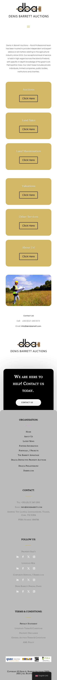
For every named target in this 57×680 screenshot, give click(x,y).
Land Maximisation (28, 151)
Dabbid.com (28, 470)
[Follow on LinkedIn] (17, 557)
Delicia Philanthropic (29, 466)
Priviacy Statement (28, 623)
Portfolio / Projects (28, 450)
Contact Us (27, 402)
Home (28, 431)
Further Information (28, 445)
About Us (28, 436)
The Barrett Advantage (28, 455)
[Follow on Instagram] (34, 557)
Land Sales (28, 120)
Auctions (28, 89)
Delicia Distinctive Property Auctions (28, 459)
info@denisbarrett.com (31, 326)
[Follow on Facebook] (23, 557)
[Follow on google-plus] (39, 557)
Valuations (28, 186)
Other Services (28, 216)
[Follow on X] (28, 557)
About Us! (28, 247)
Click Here (28, 98)
